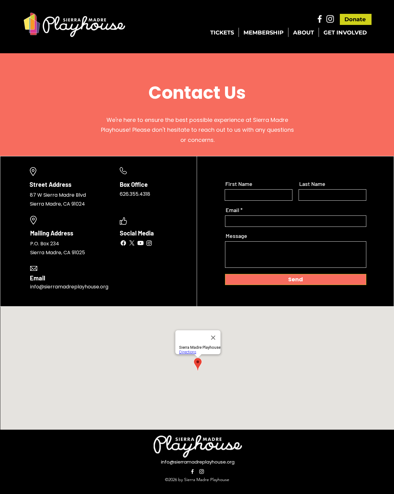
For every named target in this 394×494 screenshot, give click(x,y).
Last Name (312, 184)
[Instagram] (149, 243)
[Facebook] (123, 243)
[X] (131, 243)
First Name (238, 184)
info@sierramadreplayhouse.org (198, 462)
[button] (222, 32)
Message (236, 236)
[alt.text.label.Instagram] (330, 19)
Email (232, 210)
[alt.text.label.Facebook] (320, 19)
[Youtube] (140, 243)
